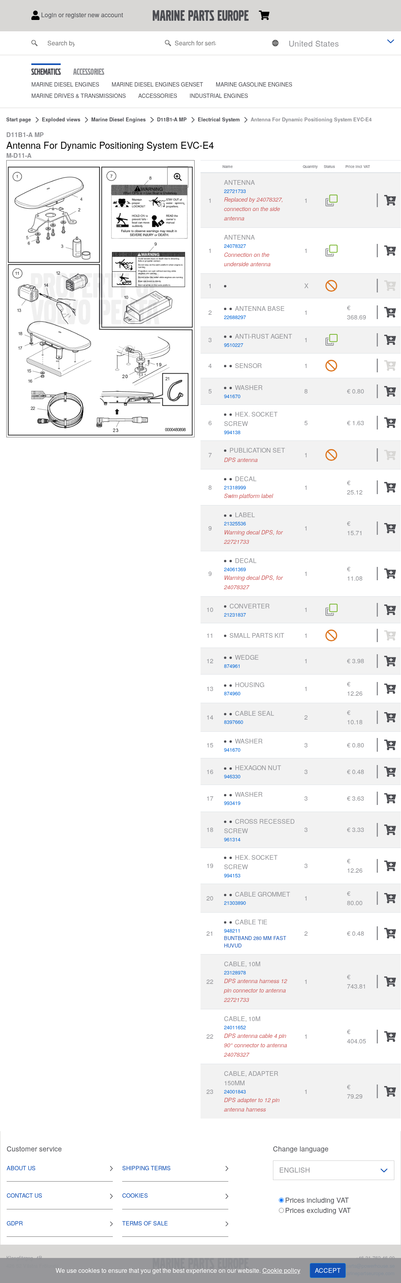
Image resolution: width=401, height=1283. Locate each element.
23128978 (235, 972)
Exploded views (61, 119)
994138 (232, 432)
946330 (232, 776)
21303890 (235, 902)
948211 (232, 930)
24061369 (235, 569)
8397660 (233, 721)
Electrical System (219, 119)
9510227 (233, 344)
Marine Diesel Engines (65, 84)
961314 (232, 839)
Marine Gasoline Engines (254, 84)
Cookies (135, 1195)
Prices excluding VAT (318, 1210)
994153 (232, 875)
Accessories (157, 95)
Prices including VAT (317, 1200)
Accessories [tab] (88, 71)
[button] (71, 84)
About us (21, 1168)
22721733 (235, 191)
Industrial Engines (219, 95)
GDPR (15, 1223)
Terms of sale (145, 1223)
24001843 (235, 1091)
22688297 (235, 317)
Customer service (34, 1148)
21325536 (235, 523)
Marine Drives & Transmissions (78, 95)
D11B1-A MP (172, 119)
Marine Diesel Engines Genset (157, 84)
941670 (232, 396)
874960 (232, 693)
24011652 (235, 1027)
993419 (232, 803)
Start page (18, 119)
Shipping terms (146, 1168)
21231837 (235, 614)
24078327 (235, 245)
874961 (232, 665)
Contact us (24, 1195)
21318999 (235, 487)
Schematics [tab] (46, 71)
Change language (301, 1148)
